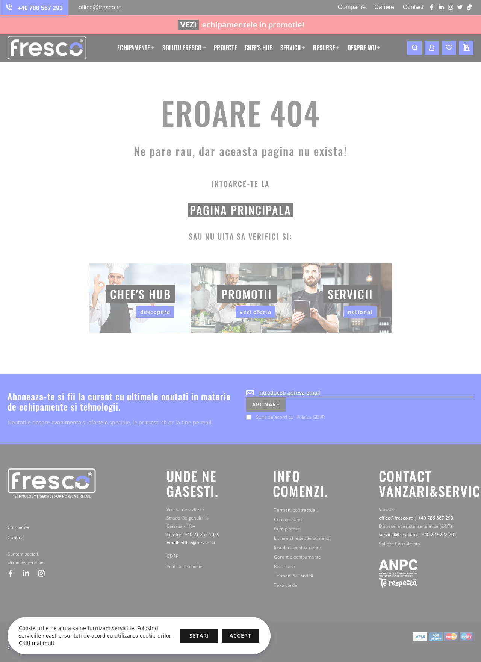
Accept (240, 635)
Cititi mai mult (36, 643)
